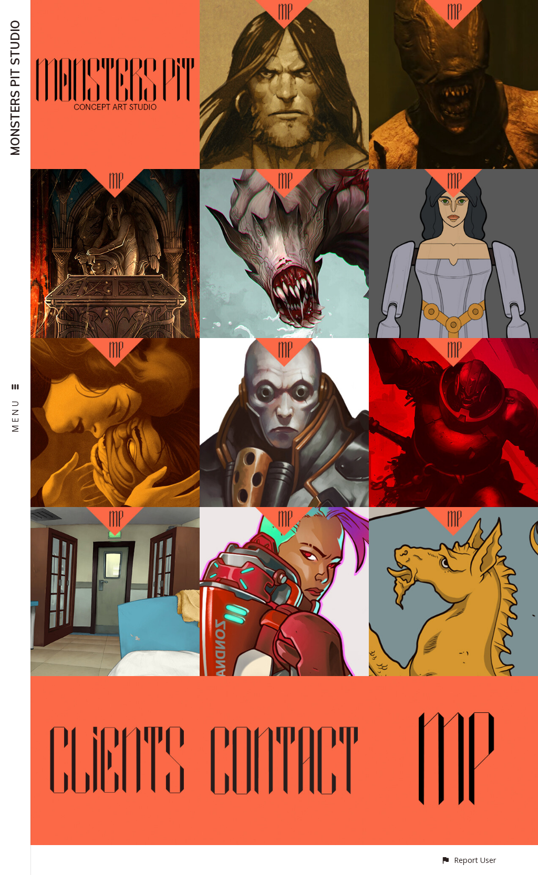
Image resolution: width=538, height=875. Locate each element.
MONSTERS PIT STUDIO (15, 88)
